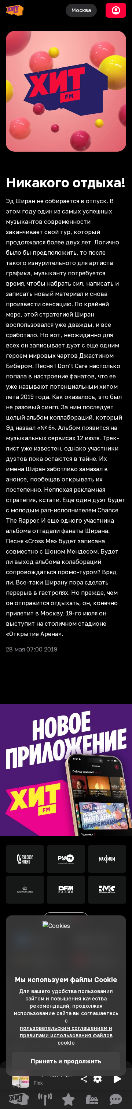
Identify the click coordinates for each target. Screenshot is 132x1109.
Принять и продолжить (66, 1061)
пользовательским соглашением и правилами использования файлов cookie (66, 1035)
